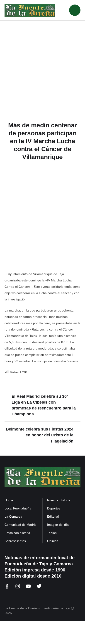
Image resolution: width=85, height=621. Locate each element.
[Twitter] (38, 586)
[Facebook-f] (7, 586)
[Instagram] (17, 586)
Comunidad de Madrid (20, 524)
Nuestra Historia (58, 500)
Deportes (53, 508)
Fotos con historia (17, 533)
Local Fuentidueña (18, 508)
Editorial (53, 516)
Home (9, 500)
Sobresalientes (15, 541)
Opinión (52, 541)
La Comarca (13, 516)
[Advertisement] (42, 65)
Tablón (52, 533)
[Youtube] (28, 586)
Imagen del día (58, 524)
